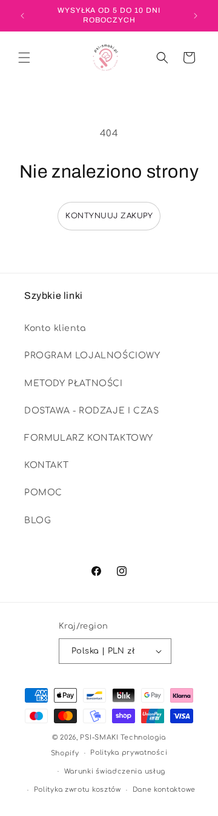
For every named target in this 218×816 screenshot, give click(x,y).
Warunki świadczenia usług (115, 771)
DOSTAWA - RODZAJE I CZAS (91, 410)
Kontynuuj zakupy (109, 216)
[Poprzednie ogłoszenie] (22, 15)
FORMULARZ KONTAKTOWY (88, 438)
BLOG (37, 520)
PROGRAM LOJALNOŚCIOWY (92, 355)
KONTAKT (46, 465)
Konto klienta (55, 328)
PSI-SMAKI (99, 737)
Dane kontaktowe (164, 790)
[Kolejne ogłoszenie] (195, 15)
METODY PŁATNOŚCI (73, 383)
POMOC (43, 492)
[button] (24, 57)
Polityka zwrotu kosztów (77, 790)
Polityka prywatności (128, 753)
